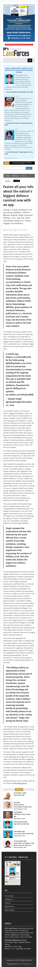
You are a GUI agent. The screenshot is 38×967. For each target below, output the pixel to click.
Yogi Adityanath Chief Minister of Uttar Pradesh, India (22, 814)
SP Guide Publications (23, 964)
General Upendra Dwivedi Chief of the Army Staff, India (21, 823)
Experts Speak (9, 910)
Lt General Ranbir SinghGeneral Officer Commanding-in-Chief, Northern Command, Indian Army (24, 843)
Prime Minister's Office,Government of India (20, 794)
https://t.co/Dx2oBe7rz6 (18, 357)
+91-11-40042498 (17, 949)
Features (15, 176)
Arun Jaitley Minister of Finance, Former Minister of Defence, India (22, 805)
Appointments (9, 906)
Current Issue (9, 896)
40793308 (27, 949)
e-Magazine (9, 899)
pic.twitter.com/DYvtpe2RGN (19, 394)
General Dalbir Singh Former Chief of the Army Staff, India (23, 832)
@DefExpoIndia (13, 363)
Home (8, 176)
